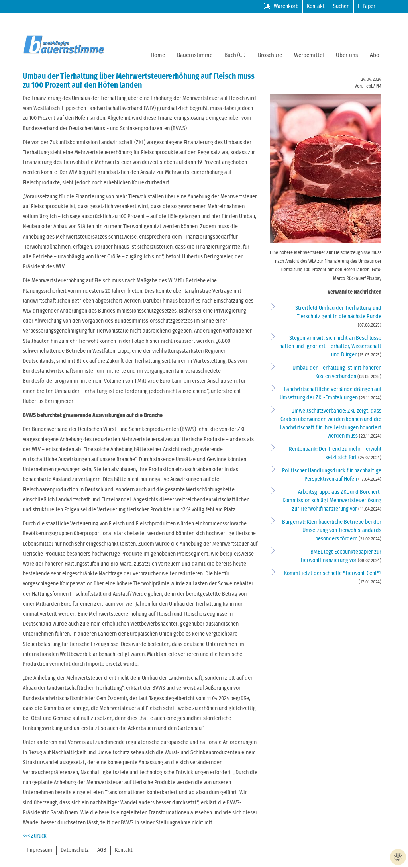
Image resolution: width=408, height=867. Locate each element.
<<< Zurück (35, 836)
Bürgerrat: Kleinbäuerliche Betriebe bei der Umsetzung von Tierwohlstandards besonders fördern (331, 530)
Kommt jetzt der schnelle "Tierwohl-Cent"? (332, 573)
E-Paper (366, 6)
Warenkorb (286, 6)
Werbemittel (309, 55)
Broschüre (270, 55)
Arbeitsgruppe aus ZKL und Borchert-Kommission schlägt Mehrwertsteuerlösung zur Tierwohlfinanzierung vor (331, 500)
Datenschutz (75, 850)
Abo (374, 55)
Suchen (341, 6)
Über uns (347, 55)
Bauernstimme (194, 55)
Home (158, 55)
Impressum (39, 850)
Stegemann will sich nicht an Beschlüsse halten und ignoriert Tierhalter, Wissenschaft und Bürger (330, 346)
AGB (101, 850)
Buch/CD (235, 55)
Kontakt (316, 6)
